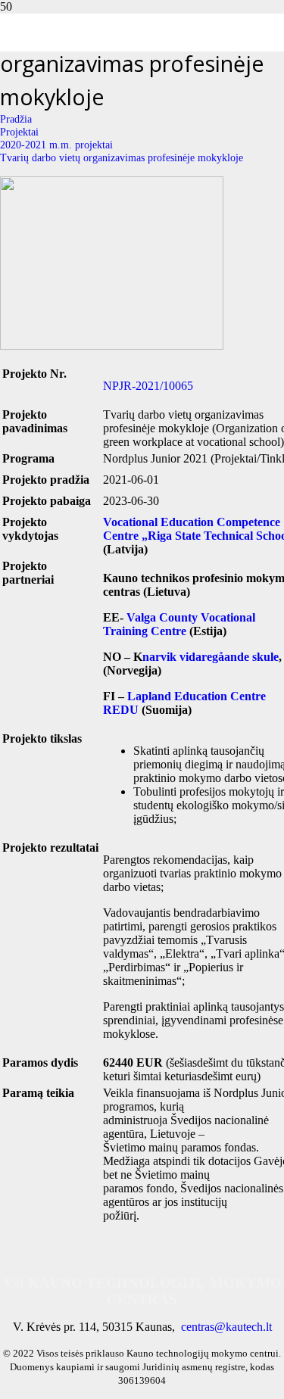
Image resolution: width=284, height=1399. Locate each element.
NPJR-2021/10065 (148, 385)
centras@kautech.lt (226, 1326)
